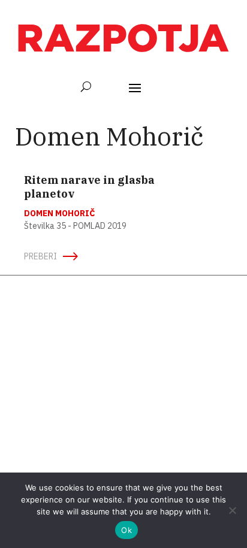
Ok (126, 530)
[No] (232, 510)
